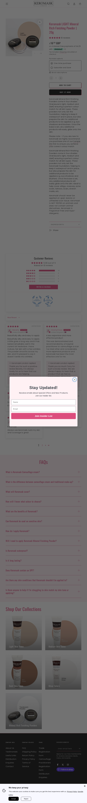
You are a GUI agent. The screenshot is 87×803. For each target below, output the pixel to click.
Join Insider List (43, 416)
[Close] (85, 786)
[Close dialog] (75, 380)
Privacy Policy (72, 791)
